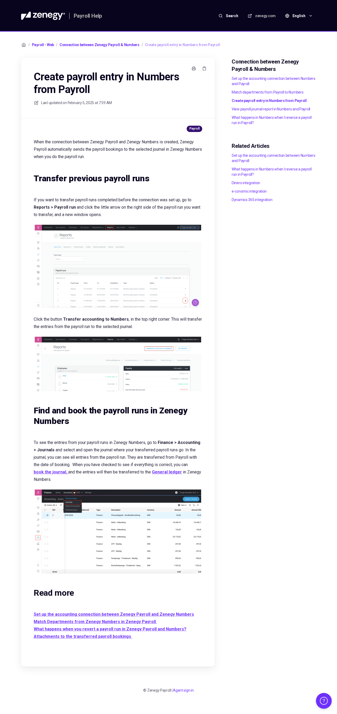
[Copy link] (204, 68)
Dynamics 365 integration (252, 200)
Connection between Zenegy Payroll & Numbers (100, 45)
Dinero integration (246, 183)
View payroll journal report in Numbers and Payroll (271, 109)
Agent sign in (183, 690)
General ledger (167, 472)
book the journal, (51, 472)
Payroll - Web (43, 45)
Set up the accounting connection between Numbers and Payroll (273, 81)
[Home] (43, 15)
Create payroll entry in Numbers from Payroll (182, 45)
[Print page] (194, 68)
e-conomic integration (249, 191)
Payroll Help (88, 16)
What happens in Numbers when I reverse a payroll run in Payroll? (272, 120)
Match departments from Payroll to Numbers (268, 92)
